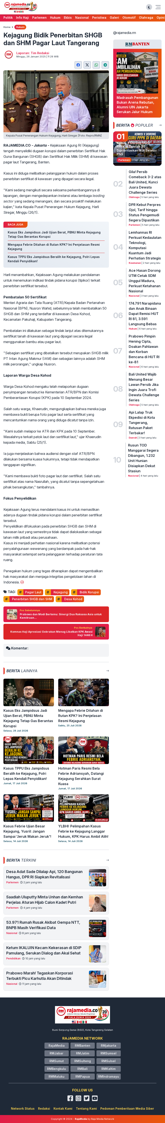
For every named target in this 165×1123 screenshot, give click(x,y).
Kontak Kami (62, 1108)
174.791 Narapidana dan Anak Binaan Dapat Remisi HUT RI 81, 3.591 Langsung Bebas (145, 313)
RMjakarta (108, 1045)
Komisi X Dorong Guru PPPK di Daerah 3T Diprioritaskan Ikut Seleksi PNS (137, 148)
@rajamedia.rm (124, 33)
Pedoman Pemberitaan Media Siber (127, 1108)
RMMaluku (56, 1076)
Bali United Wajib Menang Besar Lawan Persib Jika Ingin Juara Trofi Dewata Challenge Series (144, 387)
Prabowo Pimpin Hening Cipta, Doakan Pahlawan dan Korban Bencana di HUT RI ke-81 (144, 349)
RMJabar (56, 1053)
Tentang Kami (86, 1108)
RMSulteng (82, 1061)
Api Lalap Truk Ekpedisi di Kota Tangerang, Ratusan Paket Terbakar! (142, 422)
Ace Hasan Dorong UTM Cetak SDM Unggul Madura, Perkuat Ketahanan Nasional (144, 280)
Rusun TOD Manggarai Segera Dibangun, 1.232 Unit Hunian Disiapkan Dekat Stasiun (143, 458)
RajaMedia (57, 1045)
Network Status (23, 1108)
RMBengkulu (56, 1069)
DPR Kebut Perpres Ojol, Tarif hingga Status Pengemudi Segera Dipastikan (145, 212)
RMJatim (82, 1053)
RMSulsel (108, 1061)
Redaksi (44, 1108)
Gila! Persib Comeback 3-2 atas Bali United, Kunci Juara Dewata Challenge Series (145, 182)
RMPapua (82, 1076)
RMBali (82, 1069)
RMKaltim (108, 1069)
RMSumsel (108, 1053)
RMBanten (82, 1045)
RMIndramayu (108, 1076)
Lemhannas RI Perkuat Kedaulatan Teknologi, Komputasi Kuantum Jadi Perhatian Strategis (145, 245)
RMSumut (56, 1061)
